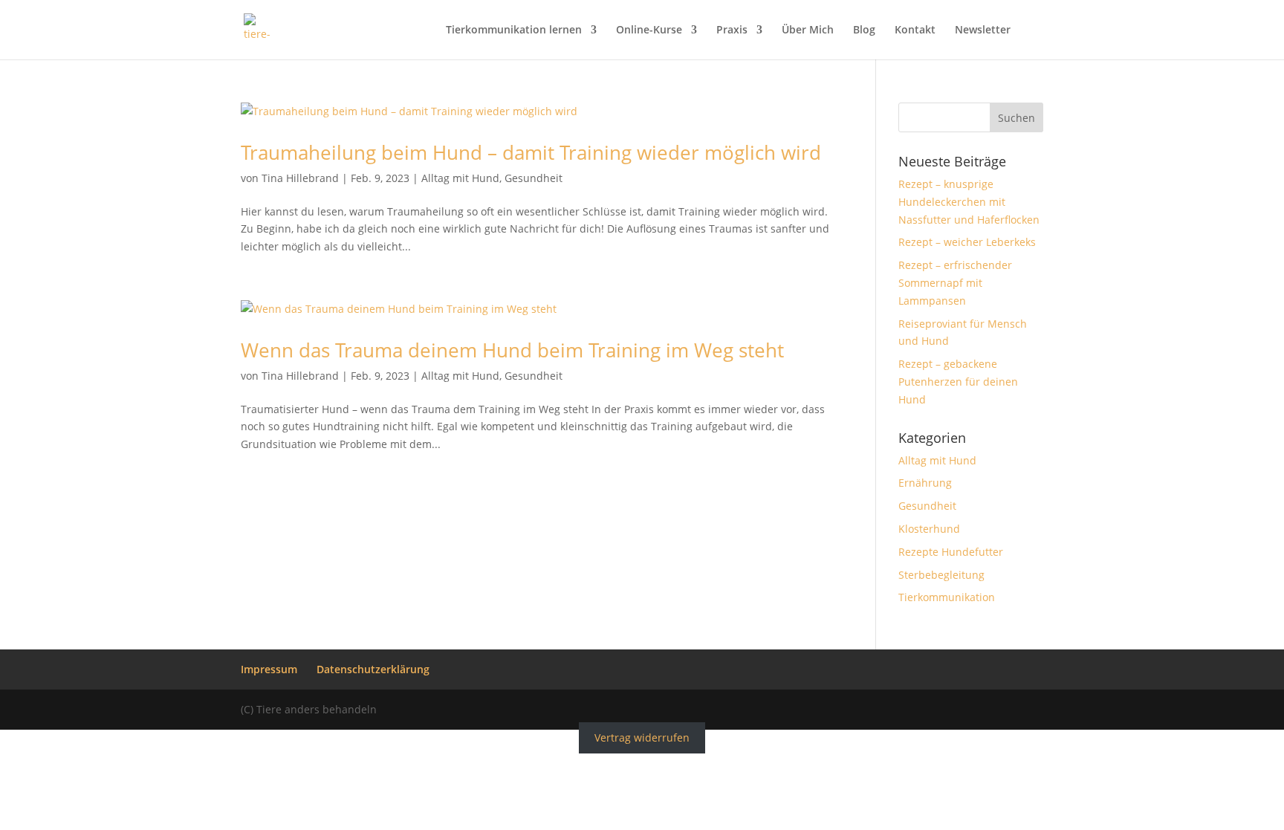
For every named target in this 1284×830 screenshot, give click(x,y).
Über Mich (808, 30)
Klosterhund (929, 529)
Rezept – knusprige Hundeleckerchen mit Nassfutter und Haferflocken (969, 202)
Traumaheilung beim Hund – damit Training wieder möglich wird (531, 152)
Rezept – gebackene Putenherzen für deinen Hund (958, 381)
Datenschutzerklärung (373, 669)
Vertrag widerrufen (642, 738)
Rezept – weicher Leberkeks (967, 242)
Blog (864, 30)
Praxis (732, 30)
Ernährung (925, 483)
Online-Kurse (649, 30)
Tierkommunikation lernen (514, 30)
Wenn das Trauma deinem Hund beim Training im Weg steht (512, 350)
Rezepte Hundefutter (950, 552)
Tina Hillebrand (300, 178)
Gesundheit (533, 178)
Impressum (269, 669)
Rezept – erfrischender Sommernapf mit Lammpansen (955, 283)
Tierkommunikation (946, 597)
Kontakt (915, 30)
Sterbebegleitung (941, 575)
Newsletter (983, 30)
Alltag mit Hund (460, 178)
